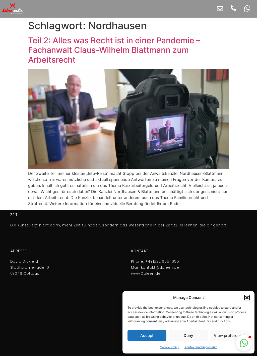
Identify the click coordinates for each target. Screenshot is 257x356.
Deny (188, 335)
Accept (147, 335)
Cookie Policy (169, 347)
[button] (246, 297)
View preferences (230, 335)
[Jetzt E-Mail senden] (220, 9)
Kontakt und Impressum (200, 347)
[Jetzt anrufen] (233, 8)
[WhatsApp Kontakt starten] (247, 8)
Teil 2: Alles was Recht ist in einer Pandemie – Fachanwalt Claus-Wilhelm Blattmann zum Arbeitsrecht (114, 50)
